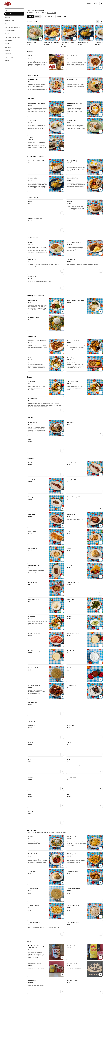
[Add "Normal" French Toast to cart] (62, 230)
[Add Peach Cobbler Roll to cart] (101, 67)
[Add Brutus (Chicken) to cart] (101, 172)
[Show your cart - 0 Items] (101, 3)
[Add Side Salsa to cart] (101, 679)
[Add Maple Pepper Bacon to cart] (101, 474)
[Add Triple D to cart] (62, 149)
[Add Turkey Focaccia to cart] (62, 369)
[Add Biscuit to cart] (101, 560)
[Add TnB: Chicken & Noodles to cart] (62, 848)
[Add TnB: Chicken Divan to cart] (101, 848)
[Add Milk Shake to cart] (101, 433)
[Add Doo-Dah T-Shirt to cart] (101, 974)
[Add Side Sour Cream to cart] (101, 662)
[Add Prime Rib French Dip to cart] (101, 352)
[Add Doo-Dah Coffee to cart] (101, 957)
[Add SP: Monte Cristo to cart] (62, 67)
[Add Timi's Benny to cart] (62, 131)
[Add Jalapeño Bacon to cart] (62, 491)
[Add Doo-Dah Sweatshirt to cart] (101, 991)
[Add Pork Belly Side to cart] (101, 696)
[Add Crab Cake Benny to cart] (62, 91)
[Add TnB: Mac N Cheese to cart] (62, 917)
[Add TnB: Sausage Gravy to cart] (101, 917)
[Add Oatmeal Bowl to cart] (101, 271)
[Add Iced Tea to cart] (62, 788)
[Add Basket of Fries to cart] (62, 594)
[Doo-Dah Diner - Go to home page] (7, 3)
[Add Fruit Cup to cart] (101, 577)
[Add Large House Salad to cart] (101, 393)
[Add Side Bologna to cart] (101, 525)
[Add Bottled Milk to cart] (101, 737)
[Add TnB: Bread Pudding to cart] (62, 934)
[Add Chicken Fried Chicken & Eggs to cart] (75, 38)
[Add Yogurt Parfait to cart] (62, 288)
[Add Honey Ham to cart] (62, 525)
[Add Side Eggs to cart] (62, 474)
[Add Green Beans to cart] (101, 611)
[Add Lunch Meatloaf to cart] (62, 311)
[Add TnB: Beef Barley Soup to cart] (101, 899)
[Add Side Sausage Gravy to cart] (101, 645)
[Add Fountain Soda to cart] (101, 788)
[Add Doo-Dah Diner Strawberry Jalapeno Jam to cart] (62, 957)
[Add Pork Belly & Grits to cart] (101, 91)
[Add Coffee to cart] (101, 771)
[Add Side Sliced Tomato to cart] (62, 645)
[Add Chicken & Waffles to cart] (101, 189)
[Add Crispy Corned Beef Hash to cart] (101, 114)
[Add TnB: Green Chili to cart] (62, 899)
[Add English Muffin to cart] (62, 560)
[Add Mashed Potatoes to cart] (62, 611)
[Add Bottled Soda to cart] (62, 737)
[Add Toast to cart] (101, 542)
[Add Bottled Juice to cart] (62, 754)
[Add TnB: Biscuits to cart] (62, 882)
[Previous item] (97, 21)
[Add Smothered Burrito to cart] (92, 38)
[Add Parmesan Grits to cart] (62, 713)
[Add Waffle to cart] (62, 213)
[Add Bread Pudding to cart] (62, 433)
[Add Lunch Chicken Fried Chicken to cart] (101, 311)
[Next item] (101, 21)
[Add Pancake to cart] (101, 213)
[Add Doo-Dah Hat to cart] (62, 991)
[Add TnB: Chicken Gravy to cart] (101, 934)
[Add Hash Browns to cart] (62, 542)
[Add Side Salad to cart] (62, 393)
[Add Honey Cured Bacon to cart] (101, 491)
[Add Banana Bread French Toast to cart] (62, 114)
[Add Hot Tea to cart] (62, 822)
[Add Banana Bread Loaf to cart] (62, 577)
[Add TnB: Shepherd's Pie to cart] (101, 865)
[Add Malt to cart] (62, 450)
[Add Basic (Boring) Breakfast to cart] (57, 38)
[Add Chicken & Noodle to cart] (62, 328)
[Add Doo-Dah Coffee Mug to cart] (62, 974)
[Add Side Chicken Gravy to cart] (62, 662)
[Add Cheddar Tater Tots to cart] (101, 594)
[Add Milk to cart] (101, 805)
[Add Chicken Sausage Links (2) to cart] (101, 508)
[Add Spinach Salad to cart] (62, 410)
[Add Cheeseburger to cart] (101, 369)
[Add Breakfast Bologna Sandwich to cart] (62, 352)
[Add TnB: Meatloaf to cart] (62, 865)
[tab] (30, 16)
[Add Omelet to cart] (62, 254)
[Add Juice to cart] (62, 805)
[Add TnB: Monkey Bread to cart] (101, 882)
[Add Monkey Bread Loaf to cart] (62, 696)
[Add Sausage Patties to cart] (62, 508)
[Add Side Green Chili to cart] (62, 679)
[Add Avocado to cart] (101, 628)
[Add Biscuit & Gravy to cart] (40, 38)
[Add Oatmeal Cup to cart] (62, 271)
